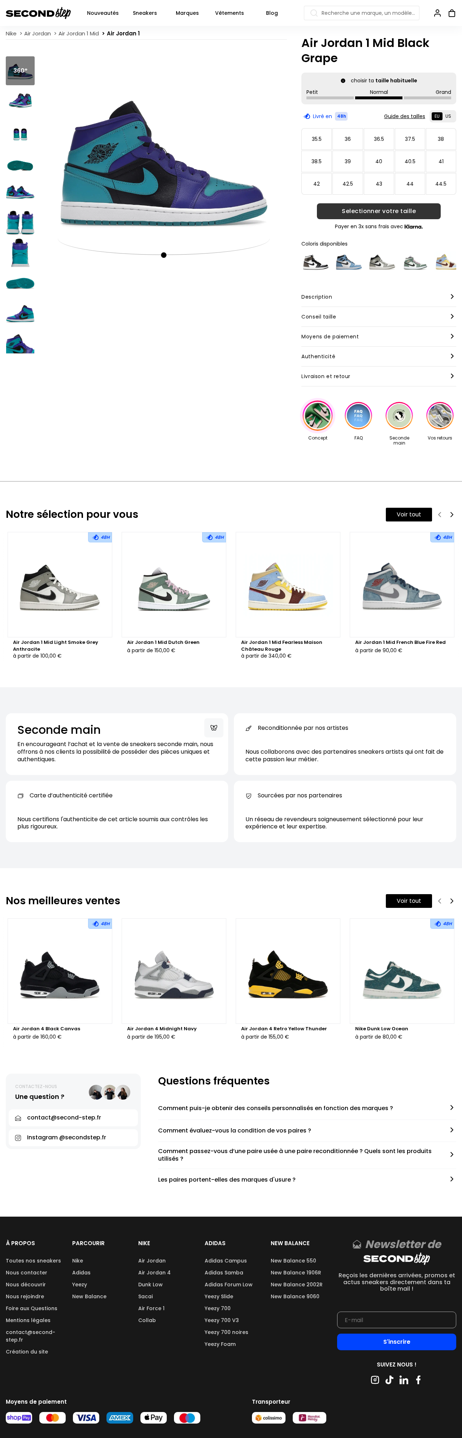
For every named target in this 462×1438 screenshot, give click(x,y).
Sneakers (145, 13)
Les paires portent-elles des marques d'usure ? (227, 1180)
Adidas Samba (224, 1272)
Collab (147, 1320)
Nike (77, 1260)
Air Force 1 (151, 1308)
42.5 (348, 183)
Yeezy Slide (219, 1296)
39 (348, 161)
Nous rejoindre (25, 1296)
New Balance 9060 (295, 1296)
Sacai (145, 1296)
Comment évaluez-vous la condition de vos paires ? (234, 1131)
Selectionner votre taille (379, 211)
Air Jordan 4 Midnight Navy (162, 1029)
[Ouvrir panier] (449, 13)
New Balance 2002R (297, 1284)
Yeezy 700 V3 (222, 1320)
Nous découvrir (26, 1284)
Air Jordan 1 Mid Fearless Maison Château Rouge (281, 645)
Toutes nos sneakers (33, 1260)
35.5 (317, 139)
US (448, 116)
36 (348, 139)
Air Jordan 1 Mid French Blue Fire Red (400, 642)
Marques (187, 13)
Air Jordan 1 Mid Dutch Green (163, 642)
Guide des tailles (404, 116)
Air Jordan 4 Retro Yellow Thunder (284, 1029)
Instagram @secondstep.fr (66, 1137)
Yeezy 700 (218, 1308)
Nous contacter (26, 1272)
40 (378, 161)
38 (441, 139)
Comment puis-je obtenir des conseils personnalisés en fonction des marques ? (275, 1108)
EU (437, 116)
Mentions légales (28, 1320)
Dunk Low (150, 1284)
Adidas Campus (226, 1260)
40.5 (410, 161)
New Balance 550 (293, 1260)
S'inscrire (396, 1342)
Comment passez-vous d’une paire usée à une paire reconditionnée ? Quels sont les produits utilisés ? (295, 1155)
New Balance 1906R (296, 1272)
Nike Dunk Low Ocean (381, 1029)
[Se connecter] (437, 13)
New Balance (89, 1296)
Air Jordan (152, 1260)
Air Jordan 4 (154, 1272)
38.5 (316, 161)
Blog (272, 13)
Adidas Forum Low (229, 1284)
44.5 (440, 183)
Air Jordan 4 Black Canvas (46, 1029)
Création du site (27, 1351)
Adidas (81, 1272)
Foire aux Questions (31, 1308)
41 (441, 161)
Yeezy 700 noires (226, 1332)
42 (316, 183)
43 (379, 183)
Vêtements (229, 13)
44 (410, 183)
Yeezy (79, 1284)
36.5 (379, 139)
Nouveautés (103, 13)
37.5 (410, 139)
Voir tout (409, 514)
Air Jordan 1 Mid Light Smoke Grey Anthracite (55, 645)
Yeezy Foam (220, 1344)
